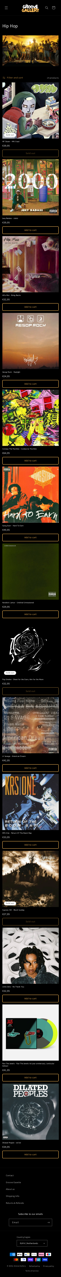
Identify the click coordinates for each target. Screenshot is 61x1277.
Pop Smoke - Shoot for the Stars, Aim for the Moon (22, 679)
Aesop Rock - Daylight (11, 372)
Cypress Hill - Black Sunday (13, 910)
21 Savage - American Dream (14, 756)
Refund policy (34, 1266)
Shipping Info (12, 1196)
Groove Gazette (13, 1182)
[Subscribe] (48, 1222)
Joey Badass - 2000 (10, 218)
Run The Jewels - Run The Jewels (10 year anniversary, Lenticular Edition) (28, 1065)
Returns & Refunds (15, 1203)
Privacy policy (48, 1266)
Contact (10, 1175)
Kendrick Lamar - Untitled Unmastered (18, 603)
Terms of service (32, 1271)
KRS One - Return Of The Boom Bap (17, 833)
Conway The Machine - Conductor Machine (19, 449)
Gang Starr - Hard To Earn (13, 526)
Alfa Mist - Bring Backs (11, 295)
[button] (6, 7)
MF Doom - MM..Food (10, 141)
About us (10, 1189)
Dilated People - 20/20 (11, 1143)
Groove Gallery (20, 1266)
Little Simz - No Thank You (13, 987)
